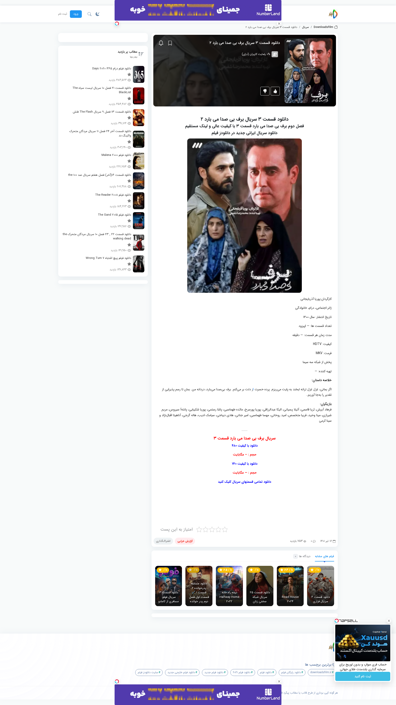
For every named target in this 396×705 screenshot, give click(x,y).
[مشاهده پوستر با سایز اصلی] (308, 70)
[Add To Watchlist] (170, 43)
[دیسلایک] (265, 91)
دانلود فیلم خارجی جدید (181, 672)
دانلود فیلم (266, 672)
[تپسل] (117, 23)
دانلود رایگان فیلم (291, 672)
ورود (75, 14)
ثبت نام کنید (363, 676)
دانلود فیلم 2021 (241, 672)
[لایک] (275, 91)
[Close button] (389, 620)
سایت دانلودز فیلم (148, 672)
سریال (305, 27)
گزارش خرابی (184, 541)
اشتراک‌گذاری (163, 541)
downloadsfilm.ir (320, 672)
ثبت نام (62, 14)
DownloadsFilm (323, 27)
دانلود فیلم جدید (213, 672)
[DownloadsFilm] (333, 14)
